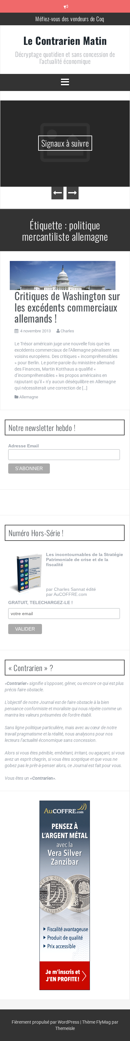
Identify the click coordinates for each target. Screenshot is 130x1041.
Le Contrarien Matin (65, 40)
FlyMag (103, 1022)
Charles (67, 331)
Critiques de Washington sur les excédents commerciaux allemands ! (67, 306)
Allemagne (28, 397)
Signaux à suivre (65, 143)
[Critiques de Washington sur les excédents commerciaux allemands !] (62, 275)
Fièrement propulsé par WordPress (46, 1022)
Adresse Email (23, 445)
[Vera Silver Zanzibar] (65, 895)
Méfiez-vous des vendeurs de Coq (69, 19)
